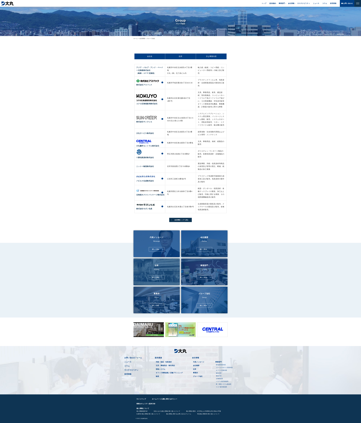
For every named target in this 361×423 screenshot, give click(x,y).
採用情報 (333, 3)
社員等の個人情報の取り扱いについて (148, 414)
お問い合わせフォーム (133, 358)
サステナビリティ (303, 3)
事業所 (195, 373)
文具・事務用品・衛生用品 (165, 365)
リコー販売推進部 (221, 387)
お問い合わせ (348, 3)
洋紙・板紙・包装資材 (164, 362)
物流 (157, 376)
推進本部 (218, 376)
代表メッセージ (198, 362)
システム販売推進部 (222, 381)
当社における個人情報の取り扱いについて (167, 411)
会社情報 (291, 3)
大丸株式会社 (7, 3)
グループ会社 (198, 376)
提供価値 (272, 3)
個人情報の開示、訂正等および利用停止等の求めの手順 (203, 411)
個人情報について (143, 408)
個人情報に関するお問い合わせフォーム (178, 414)
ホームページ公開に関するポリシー (164, 399)
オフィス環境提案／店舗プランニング (169, 373)
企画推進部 (219, 378)
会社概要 (196, 365)
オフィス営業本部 (221, 370)
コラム (324, 3)
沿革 (194, 369)
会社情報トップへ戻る (181, 220)
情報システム (160, 369)
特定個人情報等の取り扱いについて (208, 414)
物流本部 (218, 373)
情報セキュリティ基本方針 (146, 403)
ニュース (316, 3)
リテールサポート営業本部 (224, 367)
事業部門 (282, 3)
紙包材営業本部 (221, 365)
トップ (264, 3)
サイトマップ (141, 399)
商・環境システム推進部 (223, 384)
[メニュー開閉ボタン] (357, 3)
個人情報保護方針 (142, 411)
